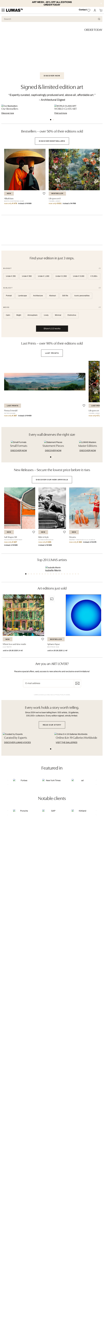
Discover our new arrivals (52, 480)
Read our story (52, 725)
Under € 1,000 (43, 276)
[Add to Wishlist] (44, 193)
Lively (46, 315)
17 (70, 574)
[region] (52, 179)
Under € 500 (27, 276)
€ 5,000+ (94, 276)
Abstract (52, 296)
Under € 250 (11, 276)
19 (75, 574)
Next (97, 782)
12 (56, 574)
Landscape (22, 296)
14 (61, 574)
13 (59, 574)
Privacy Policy (59, 694)
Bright (18, 315)
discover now (18, 450)
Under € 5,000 (78, 276)
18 (72, 574)
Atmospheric (32, 315)
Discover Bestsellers (52, 141)
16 (67, 574)
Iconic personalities (82, 296)
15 (64, 574)
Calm (8, 315)
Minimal (58, 315)
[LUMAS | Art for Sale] (14, 10)
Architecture (38, 296)
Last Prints (52, 353)
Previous (6, 782)
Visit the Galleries (66, 742)
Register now (77, 683)
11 (53, 574)
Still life (65, 296)
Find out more (60, 113)
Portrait (9, 296)
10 (50, 574)
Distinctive (71, 315)
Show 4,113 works (52, 328)
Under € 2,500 (61, 276)
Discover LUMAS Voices (17, 742)
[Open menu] (3, 10)
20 (78, 574)
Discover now (7, 113)
